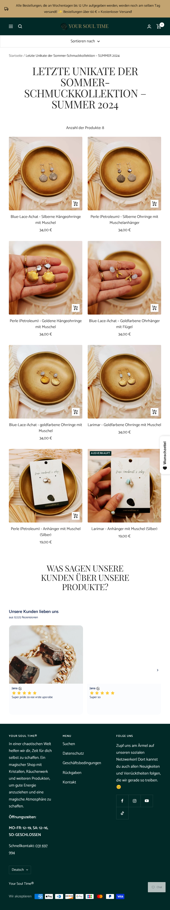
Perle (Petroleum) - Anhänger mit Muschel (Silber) (46, 532)
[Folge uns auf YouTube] (147, 801)
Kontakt (69, 782)
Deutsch (18, 870)
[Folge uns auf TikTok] (122, 813)
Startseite (16, 56)
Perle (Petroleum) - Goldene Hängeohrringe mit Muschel (46, 324)
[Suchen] (20, 26)
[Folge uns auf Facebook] (122, 801)
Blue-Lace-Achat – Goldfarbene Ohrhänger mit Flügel (124, 324)
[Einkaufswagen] (158, 26)
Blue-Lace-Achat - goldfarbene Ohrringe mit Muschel (45, 428)
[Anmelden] (149, 26)
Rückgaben (72, 772)
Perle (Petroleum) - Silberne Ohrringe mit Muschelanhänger (124, 220)
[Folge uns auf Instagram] (134, 801)
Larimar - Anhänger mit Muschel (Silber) (124, 529)
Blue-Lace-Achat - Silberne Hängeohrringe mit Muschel (46, 220)
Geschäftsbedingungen (82, 763)
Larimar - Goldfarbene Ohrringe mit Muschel (124, 425)
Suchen (69, 744)
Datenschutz (73, 753)
